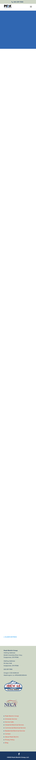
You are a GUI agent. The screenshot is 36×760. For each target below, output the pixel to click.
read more (9, 117)
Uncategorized (21, 95)
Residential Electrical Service (15, 731)
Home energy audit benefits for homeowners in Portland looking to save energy (15, 85)
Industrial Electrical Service (14, 725)
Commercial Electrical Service (15, 728)
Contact (7, 734)
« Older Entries (10, 637)
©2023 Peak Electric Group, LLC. (18, 757)
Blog (6, 743)
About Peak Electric (12, 737)
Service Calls (9, 722)
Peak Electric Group (12, 716)
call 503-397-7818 (17, 38)
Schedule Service (11, 719)
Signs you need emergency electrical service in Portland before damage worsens (16, 282)
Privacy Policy (9, 740)
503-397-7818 (18, 2)
